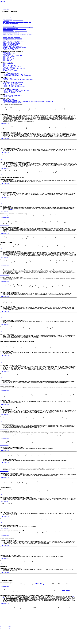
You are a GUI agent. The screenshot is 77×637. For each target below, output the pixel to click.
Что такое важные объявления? (9, 56)
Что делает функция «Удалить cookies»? (10, 23)
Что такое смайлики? (7, 54)
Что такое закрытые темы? (8, 59)
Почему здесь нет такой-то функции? (10, 100)
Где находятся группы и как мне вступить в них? (12, 66)
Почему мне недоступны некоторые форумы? (11, 43)
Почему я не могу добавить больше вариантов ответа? (13, 41)
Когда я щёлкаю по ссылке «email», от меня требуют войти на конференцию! (17, 34)
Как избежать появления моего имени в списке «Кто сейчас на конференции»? (18, 27)
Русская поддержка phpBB (5, 626)
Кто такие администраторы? (8, 63)
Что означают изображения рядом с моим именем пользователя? (15, 31)
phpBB (11, 209)
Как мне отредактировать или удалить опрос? (11, 42)
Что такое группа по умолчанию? (9, 69)
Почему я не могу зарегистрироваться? (10, 17)
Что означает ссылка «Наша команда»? (10, 70)
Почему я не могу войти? (7, 19)
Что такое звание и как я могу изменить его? (11, 33)
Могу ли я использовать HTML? (9, 53)
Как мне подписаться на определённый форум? (12, 91)
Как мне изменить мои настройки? (9, 26)
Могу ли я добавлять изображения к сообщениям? (12, 55)
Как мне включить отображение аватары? (11, 32)
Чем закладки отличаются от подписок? (10, 89)
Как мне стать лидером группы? (9, 67)
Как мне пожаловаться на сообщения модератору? (12, 46)
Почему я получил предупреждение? (10, 45)
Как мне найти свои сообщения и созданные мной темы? (14, 86)
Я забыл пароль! (6, 21)
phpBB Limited (38, 583)
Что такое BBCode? (6, 52)
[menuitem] (4, 628)
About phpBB (41, 584)
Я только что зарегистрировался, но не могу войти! (12, 18)
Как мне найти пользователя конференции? (11, 85)
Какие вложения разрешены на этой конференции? (12, 95)
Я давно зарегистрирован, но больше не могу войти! (13, 20)
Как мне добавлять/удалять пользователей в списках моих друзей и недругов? (18, 79)
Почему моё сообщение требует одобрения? (11, 48)
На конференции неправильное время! (10, 28)
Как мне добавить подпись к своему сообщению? (12, 39)
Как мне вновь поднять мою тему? (9, 49)
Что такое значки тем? (7, 60)
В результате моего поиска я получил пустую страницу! (13, 84)
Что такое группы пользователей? (9, 65)
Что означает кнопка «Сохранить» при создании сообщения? (14, 47)
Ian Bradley (9, 622)
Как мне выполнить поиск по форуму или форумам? (13, 82)
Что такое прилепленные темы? (9, 58)
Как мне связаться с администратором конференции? (13, 102)
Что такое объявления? (7, 57)
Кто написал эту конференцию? (9, 99)
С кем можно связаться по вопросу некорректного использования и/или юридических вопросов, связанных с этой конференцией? (28, 101)
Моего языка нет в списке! (8, 30)
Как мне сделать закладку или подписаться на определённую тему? (16, 90)
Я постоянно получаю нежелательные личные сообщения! (14, 74)
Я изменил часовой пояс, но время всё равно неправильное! (14, 29)
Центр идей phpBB (66, 590)
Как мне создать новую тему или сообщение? (11, 37)
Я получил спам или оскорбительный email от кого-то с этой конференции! (17, 75)
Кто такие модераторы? (7, 64)
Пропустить (2, 1)
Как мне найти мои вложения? (9, 96)
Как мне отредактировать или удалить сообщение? (12, 38)
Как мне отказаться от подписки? (9, 92)
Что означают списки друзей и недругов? (11, 78)
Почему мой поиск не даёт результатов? (10, 83)
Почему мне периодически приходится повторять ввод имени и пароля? (17, 22)
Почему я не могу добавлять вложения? (10, 44)
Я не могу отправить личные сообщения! (11, 73)
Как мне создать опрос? (7, 40)
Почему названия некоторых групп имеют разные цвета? (14, 68)
